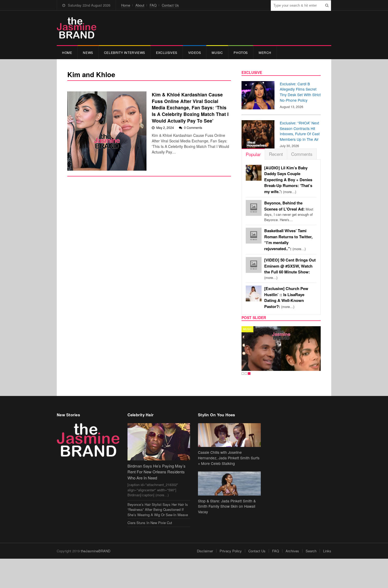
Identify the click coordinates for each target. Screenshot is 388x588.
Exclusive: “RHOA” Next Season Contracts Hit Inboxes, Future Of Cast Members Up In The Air (300, 131)
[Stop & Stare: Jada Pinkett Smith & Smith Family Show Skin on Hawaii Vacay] (229, 484)
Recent (276, 154)
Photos (241, 52)
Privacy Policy (231, 551)
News (88, 52)
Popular (253, 154)
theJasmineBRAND (95, 550)
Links (327, 551)
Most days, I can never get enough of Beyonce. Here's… (288, 211)
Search (311, 551)
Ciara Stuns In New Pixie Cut (149, 522)
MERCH (265, 52)
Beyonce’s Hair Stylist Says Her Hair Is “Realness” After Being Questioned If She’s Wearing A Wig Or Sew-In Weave (157, 509)
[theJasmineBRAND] (76, 28)
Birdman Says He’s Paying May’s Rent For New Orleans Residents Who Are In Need (156, 471)
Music (217, 52)
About (139, 5)
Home (125, 5)
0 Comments (193, 127)
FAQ (153, 5)
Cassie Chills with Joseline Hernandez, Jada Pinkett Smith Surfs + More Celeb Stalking (228, 458)
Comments (302, 154)
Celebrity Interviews (124, 52)
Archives (292, 551)
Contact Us (170, 5)
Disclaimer (205, 551)
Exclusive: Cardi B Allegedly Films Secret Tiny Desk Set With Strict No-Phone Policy (300, 92)
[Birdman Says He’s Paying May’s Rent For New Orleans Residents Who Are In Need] (158, 441)
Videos (194, 52)
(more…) (288, 179)
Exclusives (166, 52)
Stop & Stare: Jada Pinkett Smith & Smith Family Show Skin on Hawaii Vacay (227, 506)
